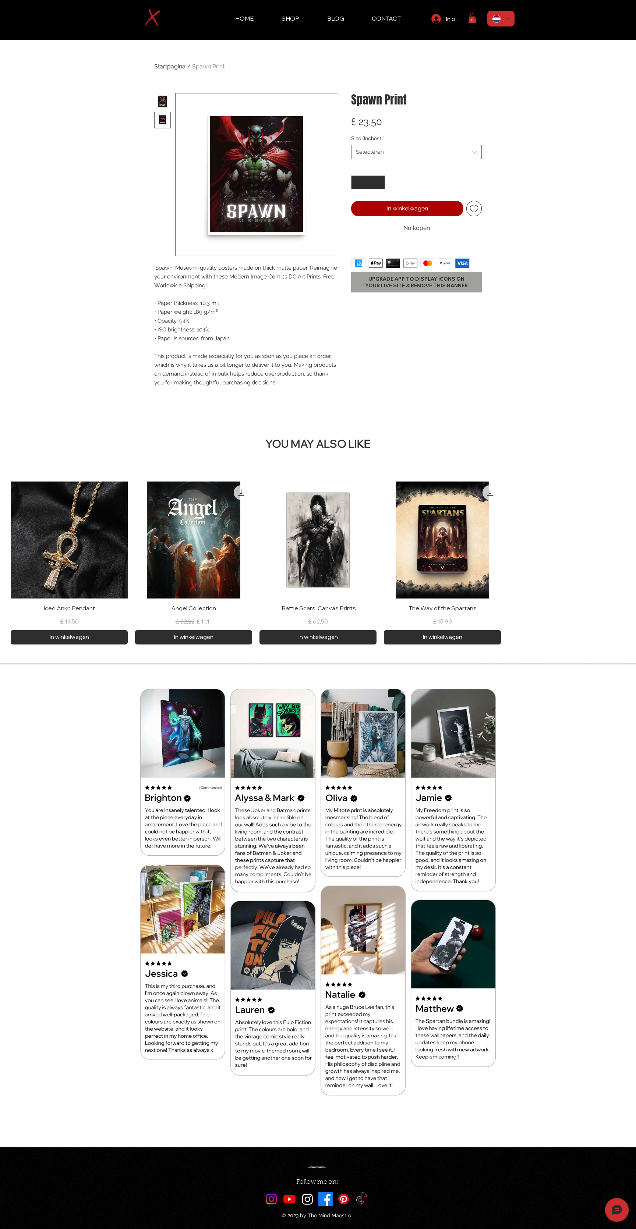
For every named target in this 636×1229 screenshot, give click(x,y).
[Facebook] (325, 1199)
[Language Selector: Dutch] (501, 18)
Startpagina (170, 66)
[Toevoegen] (474, 208)
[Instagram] (271, 1199)
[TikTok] (361, 1199)
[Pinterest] (343, 1199)
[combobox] (416, 152)
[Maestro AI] (307, 1199)
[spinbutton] (368, 182)
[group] (318, 563)
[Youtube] (289, 1199)
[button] (472, 18)
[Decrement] (356, 182)
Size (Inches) (367, 138)
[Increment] (379, 182)
